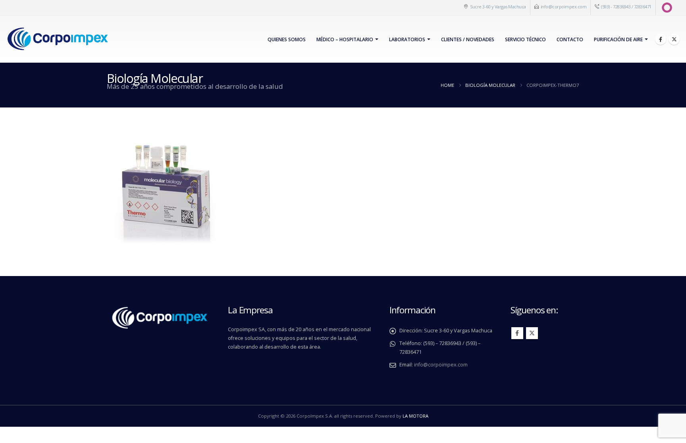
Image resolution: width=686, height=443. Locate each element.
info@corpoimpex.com (564, 7)
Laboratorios (407, 39)
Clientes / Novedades (467, 39)
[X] (674, 39)
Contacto (570, 39)
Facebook (517, 333)
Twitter (532, 333)
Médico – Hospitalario (344, 39)
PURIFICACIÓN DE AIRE (618, 39)
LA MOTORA (415, 416)
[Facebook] (660, 39)
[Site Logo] (57, 39)
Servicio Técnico (525, 39)
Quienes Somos (287, 39)
